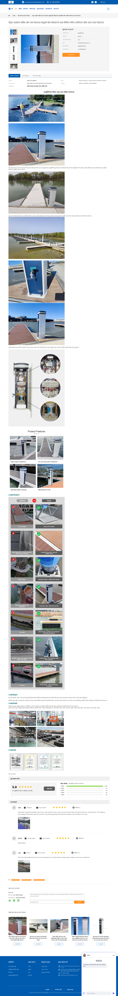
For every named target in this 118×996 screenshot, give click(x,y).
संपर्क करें (79, 902)
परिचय (29, 966)
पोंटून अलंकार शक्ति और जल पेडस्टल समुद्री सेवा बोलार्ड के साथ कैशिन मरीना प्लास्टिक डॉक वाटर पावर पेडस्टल (56, 15)
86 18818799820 (18, 895)
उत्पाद (16, 9)
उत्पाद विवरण (25, 76)
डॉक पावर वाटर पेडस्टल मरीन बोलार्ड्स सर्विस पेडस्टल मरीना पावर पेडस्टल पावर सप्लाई (38, 938)
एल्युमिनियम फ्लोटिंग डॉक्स (13, 969)
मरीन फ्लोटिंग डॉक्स (12, 966)
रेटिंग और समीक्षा (37, 76)
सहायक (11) (77, 852)
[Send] (113, 993)
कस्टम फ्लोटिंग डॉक (15, 880)
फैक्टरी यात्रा (32, 9)
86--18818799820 (55, 2)
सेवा (29, 972)
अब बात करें (56, 9)
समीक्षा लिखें (49, 788)
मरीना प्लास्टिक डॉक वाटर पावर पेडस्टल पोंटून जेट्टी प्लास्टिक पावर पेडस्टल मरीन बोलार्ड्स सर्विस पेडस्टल (17, 938)
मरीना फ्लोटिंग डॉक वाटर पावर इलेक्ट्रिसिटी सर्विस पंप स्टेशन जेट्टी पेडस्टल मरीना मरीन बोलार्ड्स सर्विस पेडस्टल (59, 939)
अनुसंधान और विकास (45, 972)
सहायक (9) (81, 838)
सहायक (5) (77, 807)
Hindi (103, 2)
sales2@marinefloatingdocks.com (34, 2)
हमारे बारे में (25, 9)
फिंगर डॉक (10, 972)
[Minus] (114, 955)
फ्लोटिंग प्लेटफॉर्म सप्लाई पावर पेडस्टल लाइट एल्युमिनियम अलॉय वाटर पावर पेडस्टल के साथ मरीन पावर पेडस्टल (80, 938)
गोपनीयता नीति (58, 989)
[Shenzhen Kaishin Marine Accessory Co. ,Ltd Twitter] (92, 2)
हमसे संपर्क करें (49, 9)
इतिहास (29, 969)
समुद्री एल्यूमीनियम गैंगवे (13, 975)
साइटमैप (47, 989)
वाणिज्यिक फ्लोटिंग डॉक (26, 880)
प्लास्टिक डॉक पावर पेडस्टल (39, 880)
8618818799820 (20, 897)
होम (12, 9)
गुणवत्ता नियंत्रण (40, 9)
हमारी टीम (30, 975)
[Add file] (84, 993)
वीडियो (20, 9)
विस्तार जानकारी (14, 76)
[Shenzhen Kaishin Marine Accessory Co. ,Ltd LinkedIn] (96, 2)
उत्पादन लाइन (44, 966)
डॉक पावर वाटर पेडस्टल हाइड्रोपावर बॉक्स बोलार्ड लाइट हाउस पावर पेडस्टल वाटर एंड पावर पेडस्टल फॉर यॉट (100, 938)
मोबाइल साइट (70, 989)
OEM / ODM (44, 969)
